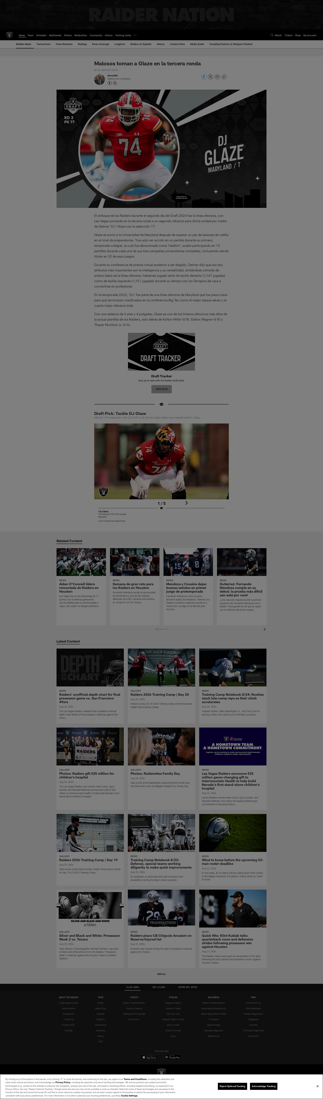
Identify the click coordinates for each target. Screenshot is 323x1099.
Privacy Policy (63, 1082)
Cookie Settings (129, 1095)
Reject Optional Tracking (232, 1086)
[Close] (317, 1086)
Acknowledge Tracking (264, 1086)
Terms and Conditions (135, 1079)
